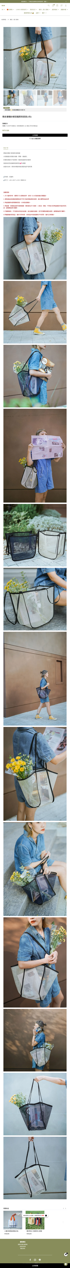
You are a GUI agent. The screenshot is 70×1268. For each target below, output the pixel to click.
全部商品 (3, 19)
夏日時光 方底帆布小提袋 (34, 1231)
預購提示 (5, 123)
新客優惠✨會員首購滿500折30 (15, 110)
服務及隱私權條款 (22, 1244)
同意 (43, 1215)
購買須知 (22, 1248)
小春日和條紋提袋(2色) (11, 1231)
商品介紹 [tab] (5, 148)
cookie (29, 1215)
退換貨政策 (23, 1246)
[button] (64, 58)
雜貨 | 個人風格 (14, 19)
